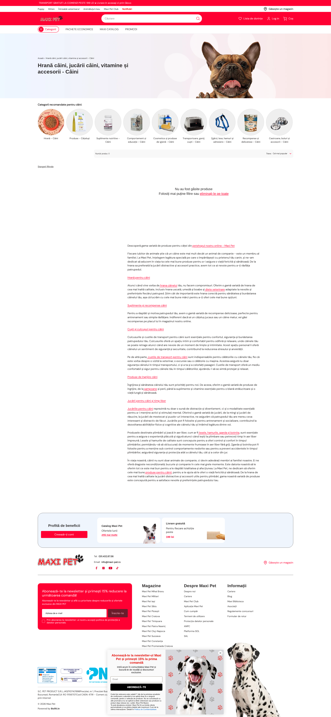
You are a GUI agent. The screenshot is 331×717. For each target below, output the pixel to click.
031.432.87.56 (106, 556)
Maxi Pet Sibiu (149, 606)
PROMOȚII (131, 29)
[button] (250, 19)
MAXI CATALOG (109, 29)
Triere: (269, 153)
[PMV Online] (47, 675)
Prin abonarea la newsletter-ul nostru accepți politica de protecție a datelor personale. (83, 621)
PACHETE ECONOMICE (79, 29)
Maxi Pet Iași (148, 601)
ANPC (187, 626)
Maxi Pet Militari (150, 596)
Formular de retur (236, 616)
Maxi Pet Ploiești (150, 611)
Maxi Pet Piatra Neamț (154, 626)
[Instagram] (103, 568)
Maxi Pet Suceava (151, 636)
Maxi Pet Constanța (152, 641)
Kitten (51, 9)
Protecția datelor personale (198, 621)
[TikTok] (117, 568)
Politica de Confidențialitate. (145, 709)
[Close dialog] (220, 653)
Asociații (232, 606)
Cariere (188, 596)
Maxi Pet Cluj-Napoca (153, 631)
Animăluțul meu (91, 9)
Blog (229, 596)
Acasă (40, 58)
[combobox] (151, 18)
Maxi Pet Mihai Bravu (153, 591)
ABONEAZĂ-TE (136, 687)
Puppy (41, 9)
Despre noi (189, 591)
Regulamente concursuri (240, 611)
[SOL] (71, 671)
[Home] (60, 560)
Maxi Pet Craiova (151, 616)
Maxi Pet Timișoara (152, 621)
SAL (186, 636)
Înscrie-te (118, 613)
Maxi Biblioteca (235, 601)
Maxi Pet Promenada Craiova (157, 646)
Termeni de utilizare (194, 616)
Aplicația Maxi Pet (193, 606)
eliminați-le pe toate (214, 193)
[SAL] (71, 679)
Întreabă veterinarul (68, 9)
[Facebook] (96, 568)
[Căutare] (198, 19)
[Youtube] (110, 568)
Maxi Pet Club (111, 9)
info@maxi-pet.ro (111, 562)
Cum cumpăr (191, 611)
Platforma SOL (191, 631)
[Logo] (51, 18)
